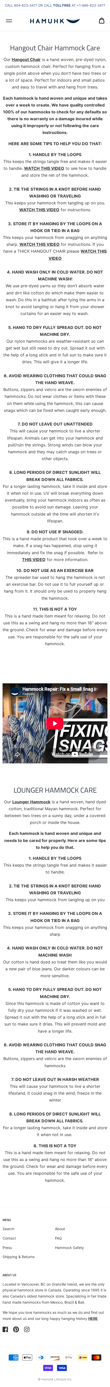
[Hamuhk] (55, 21)
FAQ (58, 1238)
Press (7, 1247)
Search (8, 1229)
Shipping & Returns (19, 1257)
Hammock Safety (69, 1247)
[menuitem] (101, 21)
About (60, 1229)
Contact (9, 1238)
